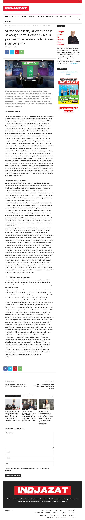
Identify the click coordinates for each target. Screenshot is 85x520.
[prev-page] (50, 396)
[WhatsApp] (21, 52)
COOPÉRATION (38, 513)
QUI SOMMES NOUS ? (60, 510)
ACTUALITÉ (15, 16)
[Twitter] (12, 52)
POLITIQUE (24, 16)
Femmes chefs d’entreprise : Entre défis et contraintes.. (16, 385)
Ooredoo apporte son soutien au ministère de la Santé (44, 386)
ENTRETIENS (43, 515)
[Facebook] (79, 1)
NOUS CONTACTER (47, 510)
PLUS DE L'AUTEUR (27, 396)
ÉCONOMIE (55, 513)
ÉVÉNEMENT (32, 16)
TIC (70, 16)
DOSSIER (7, 16)
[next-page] (53, 396)
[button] (78, 19)
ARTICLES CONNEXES (13, 396)
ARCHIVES (8, 21)
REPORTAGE (50, 517)
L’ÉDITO (64, 515)
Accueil (6, 25)
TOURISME (73, 517)
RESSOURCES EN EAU (52, 16)
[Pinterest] (17, 52)
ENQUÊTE (41, 16)
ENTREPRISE (63, 16)
